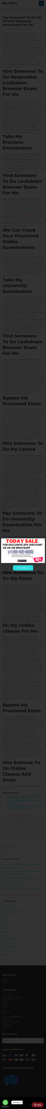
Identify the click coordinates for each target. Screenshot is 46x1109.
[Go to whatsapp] (5, 1102)
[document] (23, 554)
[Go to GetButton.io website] (5, 1106)
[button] (43, 540)
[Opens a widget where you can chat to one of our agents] (37, 1105)
